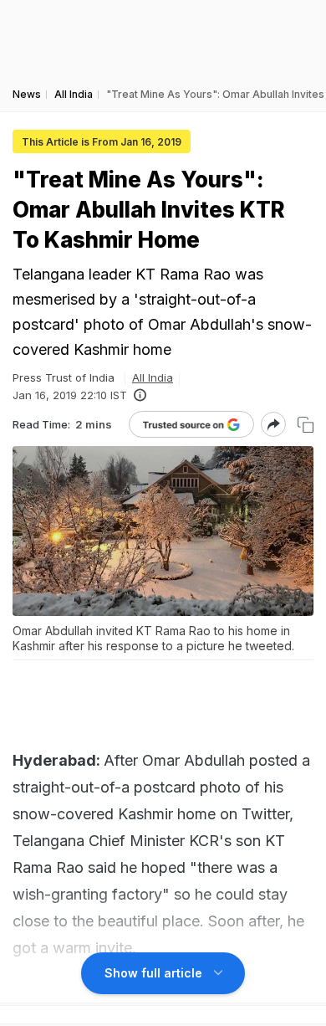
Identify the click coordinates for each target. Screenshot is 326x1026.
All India (152, 377)
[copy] (305, 425)
